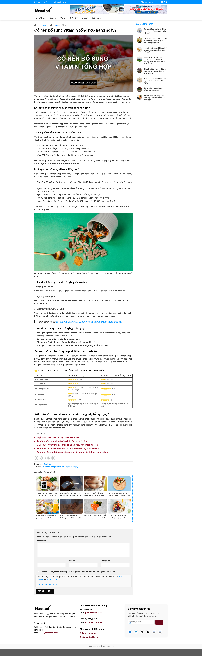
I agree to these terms (47, 584)
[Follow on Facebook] (160, 2)
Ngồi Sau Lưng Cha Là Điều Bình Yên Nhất (58, 437)
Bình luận (41, 541)
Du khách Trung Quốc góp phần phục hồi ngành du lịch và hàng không (72, 452)
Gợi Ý (62, 18)
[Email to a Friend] (45, 458)
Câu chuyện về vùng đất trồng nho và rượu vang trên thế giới (68, 444)
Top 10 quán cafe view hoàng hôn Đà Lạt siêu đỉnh (62, 441)
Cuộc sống (96, 18)
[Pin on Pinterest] (49, 458)
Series (53, 18)
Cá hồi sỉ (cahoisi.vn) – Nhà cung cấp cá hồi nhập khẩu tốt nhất (155, 31)
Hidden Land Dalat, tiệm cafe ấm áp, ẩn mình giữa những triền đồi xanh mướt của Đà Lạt (154, 60)
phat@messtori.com (94, 612)
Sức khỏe (47, 464)
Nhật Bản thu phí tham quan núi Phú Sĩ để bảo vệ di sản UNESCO (69, 448)
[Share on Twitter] (41, 458)
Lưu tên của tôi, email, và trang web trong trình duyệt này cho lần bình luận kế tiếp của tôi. (78, 572)
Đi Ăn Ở (73, 18)
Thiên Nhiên (39, 18)
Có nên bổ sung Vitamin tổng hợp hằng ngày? (60, 466)
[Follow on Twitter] (164, 2)
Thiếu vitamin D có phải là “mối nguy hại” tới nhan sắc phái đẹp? (154, 98)
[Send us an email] (166, 2)
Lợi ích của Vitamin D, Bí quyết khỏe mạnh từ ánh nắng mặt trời (89, 321)
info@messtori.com (49, 632)
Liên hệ (65, 2)
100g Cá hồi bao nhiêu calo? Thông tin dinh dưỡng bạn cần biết (155, 50)
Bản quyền (58, 2)
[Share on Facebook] (36, 458)
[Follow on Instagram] (162, 2)
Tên (39, 561)
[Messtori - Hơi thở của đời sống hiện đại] (50, 9)
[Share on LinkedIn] (53, 458)
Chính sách (48, 2)
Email (72, 561)
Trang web (105, 561)
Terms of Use (53, 579)
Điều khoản (38, 2)
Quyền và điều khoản (89, 637)
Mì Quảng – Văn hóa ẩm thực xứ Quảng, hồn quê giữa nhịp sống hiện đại (155, 40)
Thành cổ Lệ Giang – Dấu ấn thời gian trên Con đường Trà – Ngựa (155, 71)
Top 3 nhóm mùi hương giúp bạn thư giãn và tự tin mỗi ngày (155, 80)
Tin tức (84, 18)
